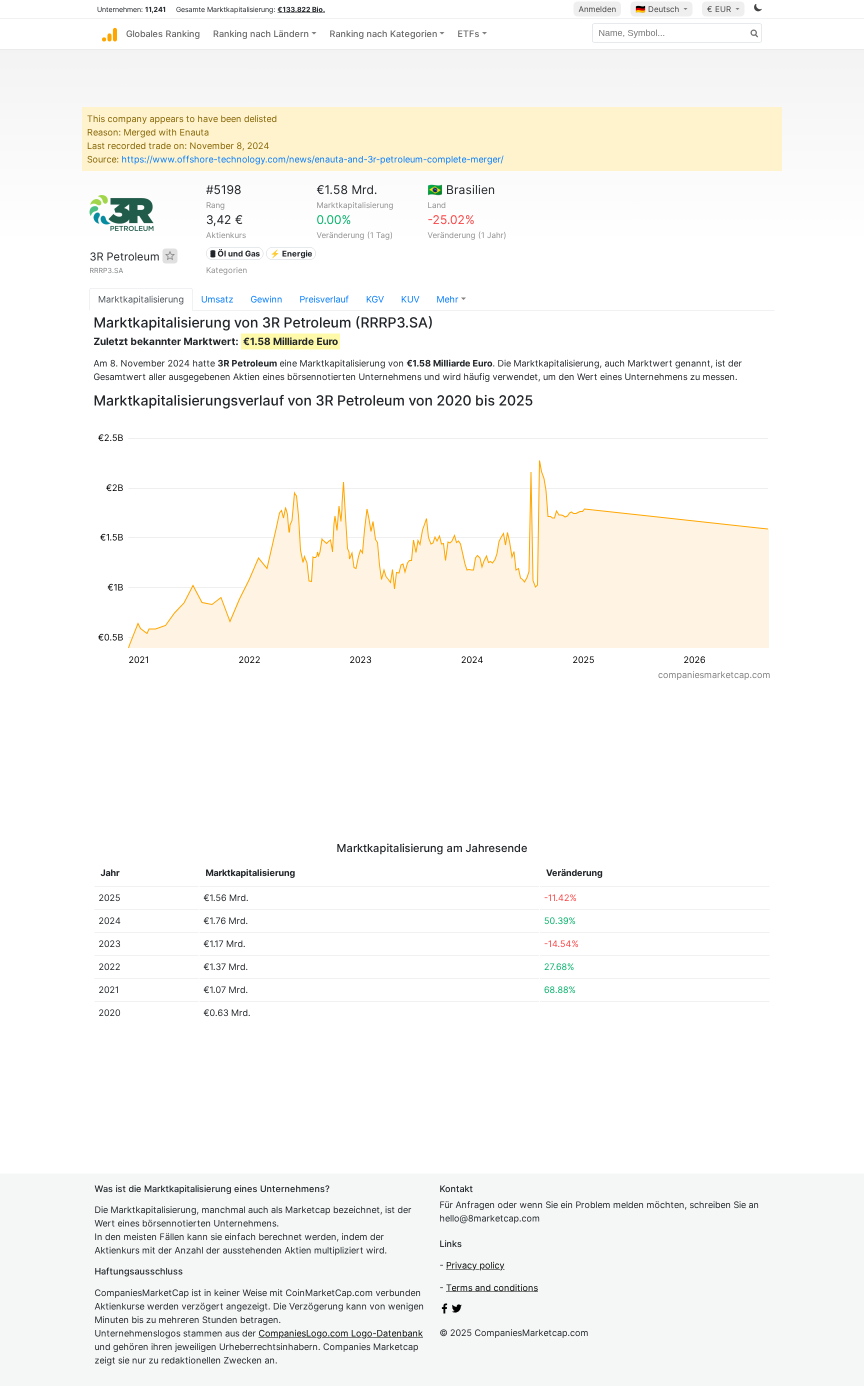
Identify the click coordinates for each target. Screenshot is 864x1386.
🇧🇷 (461, 189)
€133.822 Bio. (301, 9)
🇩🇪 (657, 9)
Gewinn (266, 299)
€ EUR (720, 9)
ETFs (469, 33)
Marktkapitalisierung (141, 299)
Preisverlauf (324, 299)
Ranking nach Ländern (261, 33)
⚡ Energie (291, 253)
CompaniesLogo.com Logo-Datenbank (340, 1333)
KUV (410, 299)
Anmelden (597, 9)
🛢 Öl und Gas (235, 253)
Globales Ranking (163, 33)
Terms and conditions (492, 1287)
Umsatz (217, 299)
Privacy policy (475, 1265)
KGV (375, 299)
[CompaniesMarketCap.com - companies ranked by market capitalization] (109, 34)
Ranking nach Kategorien (384, 33)
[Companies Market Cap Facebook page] (445, 1310)
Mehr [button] (447, 299)
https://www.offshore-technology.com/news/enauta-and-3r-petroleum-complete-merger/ (313, 159)
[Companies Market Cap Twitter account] (457, 1310)
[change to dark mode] (758, 9)
